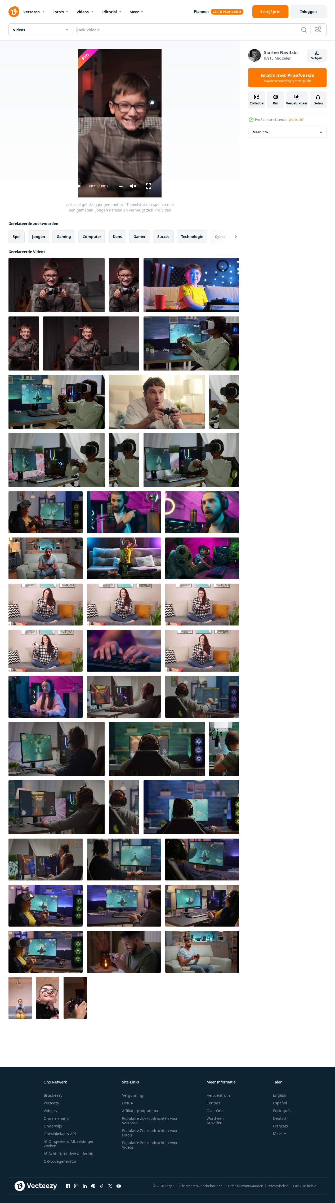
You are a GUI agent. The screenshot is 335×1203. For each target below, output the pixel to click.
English (279, 1095)
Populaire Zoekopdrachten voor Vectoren (150, 1120)
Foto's (58, 11)
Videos (83, 11)
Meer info (260, 132)
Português (282, 1110)
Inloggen (308, 11)
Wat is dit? (296, 119)
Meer (134, 11)
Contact (213, 1102)
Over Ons (215, 1110)
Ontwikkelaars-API (60, 1133)
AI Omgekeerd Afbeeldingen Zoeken (69, 1143)
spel (16, 236)
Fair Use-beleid (304, 1185)
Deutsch (280, 1118)
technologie (192, 236)
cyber (220, 236)
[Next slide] (231, 236)
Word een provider (215, 1120)
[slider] (121, 186)
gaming (64, 236)
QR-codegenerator (60, 1161)
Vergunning (132, 1095)
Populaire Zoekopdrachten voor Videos (150, 1145)
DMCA (127, 1102)
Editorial (109, 11)
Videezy (50, 1110)
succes (163, 236)
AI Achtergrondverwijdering (68, 1153)
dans (117, 236)
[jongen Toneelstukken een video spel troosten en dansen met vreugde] (124, 558)
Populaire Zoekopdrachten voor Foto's (150, 1133)
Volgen (316, 58)
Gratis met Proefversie (287, 77)
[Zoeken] (304, 30)
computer (92, 236)
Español (280, 1102)
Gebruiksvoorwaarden (245, 1185)
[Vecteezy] (13, 11)
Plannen (201, 11)
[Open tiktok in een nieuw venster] (102, 1186)
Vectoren (31, 11)
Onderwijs (53, 1126)
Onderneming (56, 1118)
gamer (139, 236)
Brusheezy (53, 1095)
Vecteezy (51, 1102)
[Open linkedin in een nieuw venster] (85, 1186)
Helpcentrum (218, 1095)
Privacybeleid (278, 1185)
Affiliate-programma (140, 1110)
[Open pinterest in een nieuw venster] (93, 1186)
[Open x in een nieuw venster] (110, 1186)
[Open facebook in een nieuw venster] (68, 1186)
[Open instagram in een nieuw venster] (76, 1186)
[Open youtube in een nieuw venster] (119, 1186)
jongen (38, 236)
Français (280, 1126)
